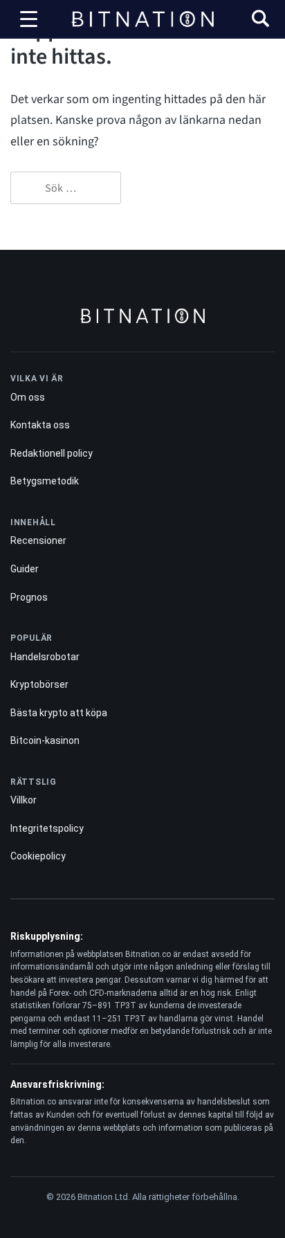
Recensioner (38, 540)
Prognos (29, 597)
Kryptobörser (39, 684)
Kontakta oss (40, 424)
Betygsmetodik (44, 480)
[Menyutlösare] (28, 19)
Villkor (23, 799)
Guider (24, 568)
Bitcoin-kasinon (45, 740)
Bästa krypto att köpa (58, 712)
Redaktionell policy (51, 453)
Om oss (27, 397)
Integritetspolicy (47, 828)
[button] (260, 20)
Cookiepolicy (38, 856)
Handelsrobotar (45, 656)
